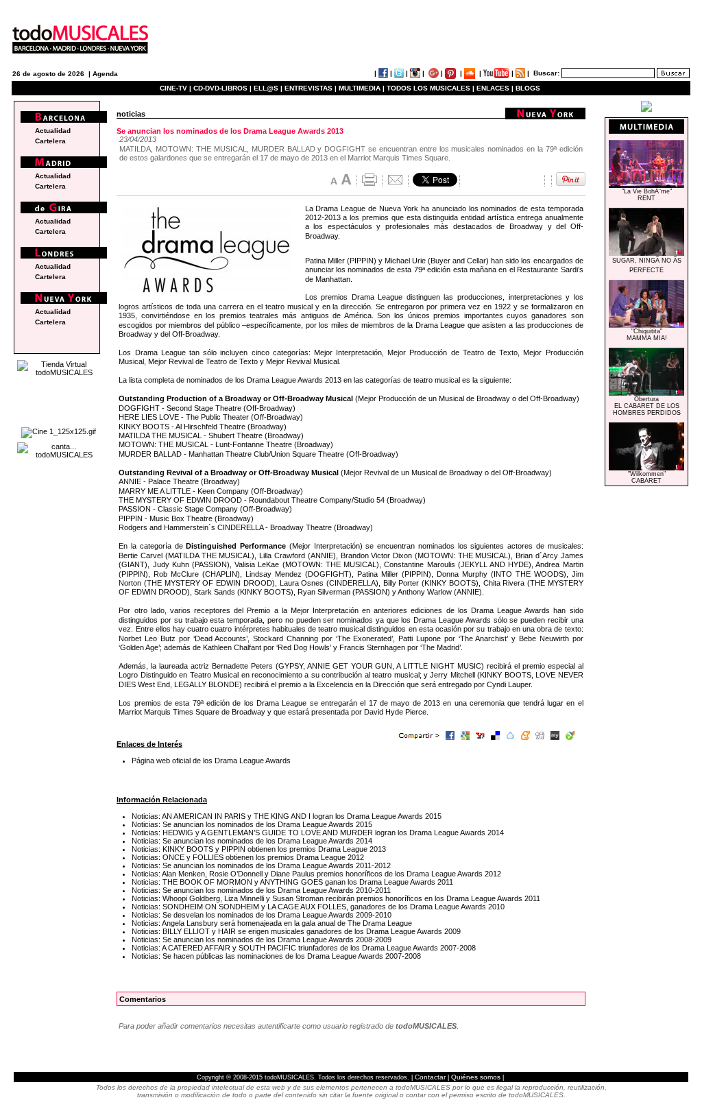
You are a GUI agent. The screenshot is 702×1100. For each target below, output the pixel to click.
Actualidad (53, 130)
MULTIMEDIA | (362, 88)
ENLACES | (494, 88)
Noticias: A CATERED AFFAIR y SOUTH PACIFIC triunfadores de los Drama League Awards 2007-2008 (304, 948)
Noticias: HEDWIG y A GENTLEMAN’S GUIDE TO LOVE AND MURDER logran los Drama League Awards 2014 (318, 832)
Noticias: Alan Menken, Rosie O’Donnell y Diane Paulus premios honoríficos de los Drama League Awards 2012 (316, 874)
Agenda (105, 73)
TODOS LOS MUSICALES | (430, 88)
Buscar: (546, 73)
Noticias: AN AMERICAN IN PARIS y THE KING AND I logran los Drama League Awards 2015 (286, 816)
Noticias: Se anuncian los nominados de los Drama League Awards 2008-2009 (261, 939)
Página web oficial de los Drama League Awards (211, 760)
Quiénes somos (475, 1077)
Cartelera (50, 141)
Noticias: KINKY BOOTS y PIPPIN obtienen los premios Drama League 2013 (259, 849)
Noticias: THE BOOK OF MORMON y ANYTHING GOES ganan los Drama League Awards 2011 (292, 882)
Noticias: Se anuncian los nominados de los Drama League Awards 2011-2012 (261, 865)
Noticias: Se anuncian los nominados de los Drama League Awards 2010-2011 (261, 890)
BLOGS (528, 88)
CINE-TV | (176, 88)
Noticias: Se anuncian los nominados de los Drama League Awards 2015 (252, 824)
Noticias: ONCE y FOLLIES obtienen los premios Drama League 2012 (248, 857)
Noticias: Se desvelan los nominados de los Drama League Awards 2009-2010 (261, 915)
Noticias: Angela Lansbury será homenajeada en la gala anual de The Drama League (272, 923)
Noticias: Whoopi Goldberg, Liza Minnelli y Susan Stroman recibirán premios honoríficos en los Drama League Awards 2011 (336, 898)
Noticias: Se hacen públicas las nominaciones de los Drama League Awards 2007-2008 (276, 956)
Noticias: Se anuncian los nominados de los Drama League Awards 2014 (252, 841)
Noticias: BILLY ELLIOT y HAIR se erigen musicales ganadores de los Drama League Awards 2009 (296, 931)
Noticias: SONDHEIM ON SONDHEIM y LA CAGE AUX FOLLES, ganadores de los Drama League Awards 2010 (318, 906)
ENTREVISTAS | (311, 88)
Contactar (430, 1077)
